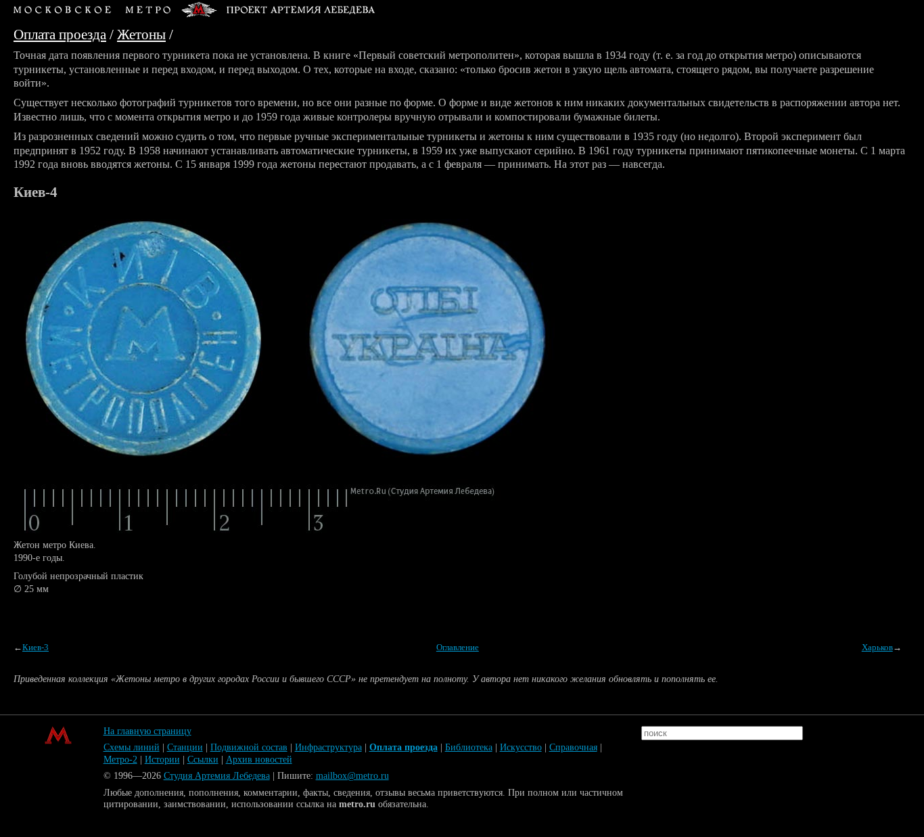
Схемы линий (131, 747)
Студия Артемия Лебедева (217, 776)
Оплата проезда (60, 34)
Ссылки (202, 759)
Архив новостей (259, 759)
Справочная (573, 747)
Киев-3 (35, 647)
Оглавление (457, 647)
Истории (162, 759)
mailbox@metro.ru (352, 776)
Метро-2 (120, 759)
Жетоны (141, 34)
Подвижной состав (248, 747)
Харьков (877, 647)
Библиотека (468, 747)
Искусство (521, 747)
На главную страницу (147, 731)
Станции (185, 747)
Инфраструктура (328, 747)
